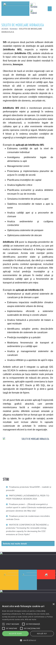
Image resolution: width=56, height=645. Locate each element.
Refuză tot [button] (42, 633)
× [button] (53, 604)
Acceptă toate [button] (15, 633)
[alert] (28, 623)
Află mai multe (30, 619)
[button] (50, 8)
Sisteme (14, 28)
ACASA (4, 28)
